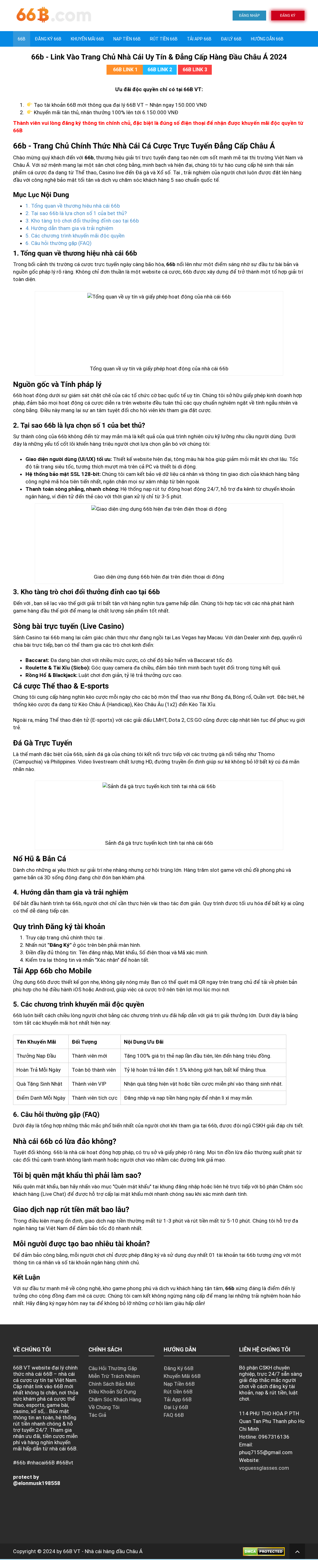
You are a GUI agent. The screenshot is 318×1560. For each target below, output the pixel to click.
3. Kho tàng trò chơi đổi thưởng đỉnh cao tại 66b (82, 221)
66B (21, 38)
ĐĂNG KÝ (287, 15)
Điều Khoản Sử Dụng (112, 1391)
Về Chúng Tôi (104, 1407)
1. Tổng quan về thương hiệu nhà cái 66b (72, 206)
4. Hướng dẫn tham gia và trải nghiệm (69, 228)
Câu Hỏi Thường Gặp (113, 1368)
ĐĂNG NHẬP (249, 15)
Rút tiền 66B (164, 38)
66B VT (71, 1551)
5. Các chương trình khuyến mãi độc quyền (75, 236)
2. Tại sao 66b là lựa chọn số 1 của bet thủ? (76, 213)
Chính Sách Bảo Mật (112, 1384)
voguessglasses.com (264, 1468)
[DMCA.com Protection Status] (264, 1551)
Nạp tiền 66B (127, 38)
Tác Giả (97, 1415)
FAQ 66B (174, 1415)
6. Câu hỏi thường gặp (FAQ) (58, 243)
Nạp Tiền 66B (179, 1384)
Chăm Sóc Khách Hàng (115, 1399)
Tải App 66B (199, 38)
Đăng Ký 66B (48, 38)
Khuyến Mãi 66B (87, 38)
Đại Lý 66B (231, 38)
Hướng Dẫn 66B (267, 38)
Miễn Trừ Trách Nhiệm (114, 1376)
